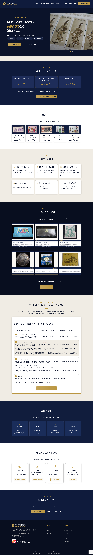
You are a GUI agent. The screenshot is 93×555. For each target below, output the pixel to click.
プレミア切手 (49, 528)
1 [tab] (71, 51)
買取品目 (37, 3)
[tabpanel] (71, 31)
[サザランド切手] (70, 262)
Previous (52, 32)
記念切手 (48, 536)
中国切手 (48, 530)
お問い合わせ (66, 544)
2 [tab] (72, 51)
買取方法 (43, 3)
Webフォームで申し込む (39, 511)
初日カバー (49, 538)
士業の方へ (71, 3)
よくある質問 (64, 3)
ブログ (75, 3)
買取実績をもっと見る (46, 287)
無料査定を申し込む (85, 3)
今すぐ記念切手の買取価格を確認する (46, 388)
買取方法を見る (29, 44)
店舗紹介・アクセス (68, 530)
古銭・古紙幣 (49, 533)
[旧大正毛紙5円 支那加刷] (70, 235)
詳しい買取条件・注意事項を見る (46, 96)
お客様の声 (58, 3)
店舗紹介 (48, 3)
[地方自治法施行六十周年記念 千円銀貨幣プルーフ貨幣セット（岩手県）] (46, 262)
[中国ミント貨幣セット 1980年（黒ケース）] (46, 235)
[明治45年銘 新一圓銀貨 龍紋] (23, 262)
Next (91, 32)
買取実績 (53, 3)
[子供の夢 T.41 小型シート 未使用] (23, 235)
